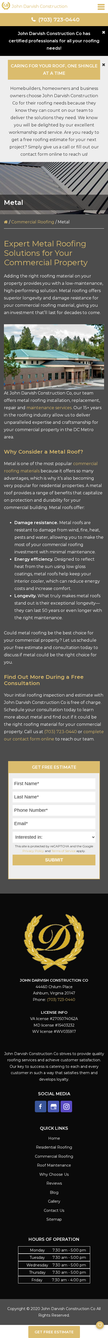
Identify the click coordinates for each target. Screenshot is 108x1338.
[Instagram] (66, 1106)
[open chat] (97, 1327)
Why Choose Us (54, 1174)
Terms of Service (63, 851)
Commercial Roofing (32, 221)
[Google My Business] (53, 1106)
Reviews (54, 1183)
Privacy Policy (33, 851)
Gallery (54, 1201)
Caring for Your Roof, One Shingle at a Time (54, 69)
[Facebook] (40, 1106)
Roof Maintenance (54, 1165)
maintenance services (49, 407)
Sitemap (54, 1219)
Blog (54, 1192)
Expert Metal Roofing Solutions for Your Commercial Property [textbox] (46, 253)
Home (54, 1138)
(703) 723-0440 (58, 19)
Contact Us (54, 1210)
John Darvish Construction (39, 6)
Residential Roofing (54, 1147)
